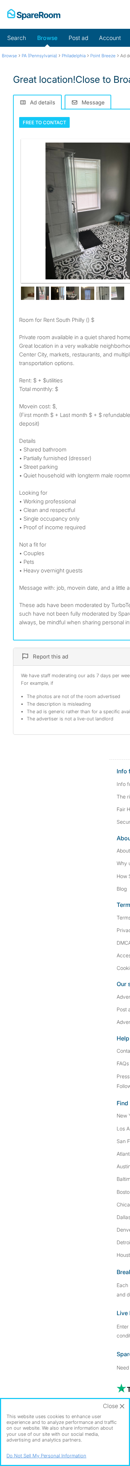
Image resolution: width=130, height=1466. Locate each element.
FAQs (123, 1063)
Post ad (78, 37)
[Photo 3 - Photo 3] (42, 293)
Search (16, 37)
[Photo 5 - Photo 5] (72, 293)
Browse (47, 37)
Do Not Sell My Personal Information (46, 1455)
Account (110, 37)
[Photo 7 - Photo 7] (102, 293)
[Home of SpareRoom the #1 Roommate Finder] (33, 14)
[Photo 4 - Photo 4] (57, 293)
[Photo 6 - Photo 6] (87, 293)
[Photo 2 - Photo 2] (27, 293)
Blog (122, 889)
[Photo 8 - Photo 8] (117, 293)
